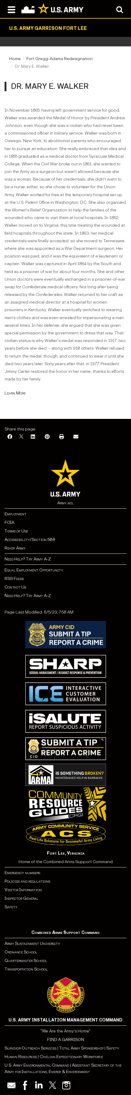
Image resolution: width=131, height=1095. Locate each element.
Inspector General (21, 898)
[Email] (76, 437)
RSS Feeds (14, 578)
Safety (11, 906)
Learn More (15, 393)
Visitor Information (23, 889)
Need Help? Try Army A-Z (28, 559)
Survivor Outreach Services (30, 1048)
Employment (16, 514)
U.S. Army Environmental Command (37, 1065)
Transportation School (26, 969)
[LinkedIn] (33, 437)
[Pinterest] (47, 437)
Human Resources (21, 1056)
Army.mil (65, 503)
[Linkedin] (39, 1085)
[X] (21, 437)
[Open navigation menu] (11, 9)
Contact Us (15, 587)
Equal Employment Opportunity (34, 570)
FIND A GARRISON (65, 1039)
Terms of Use (16, 531)
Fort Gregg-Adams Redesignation (60, 58)
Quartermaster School (26, 960)
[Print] (61, 437)
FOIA (9, 522)
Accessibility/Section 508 (30, 539)
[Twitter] (52, 1085)
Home (15, 58)
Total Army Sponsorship (81, 1048)
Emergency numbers (22, 872)
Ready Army (15, 548)
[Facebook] (10, 437)
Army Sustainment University (32, 943)
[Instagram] (66, 1085)
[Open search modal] (119, 9)
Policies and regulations (27, 881)
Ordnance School (21, 952)
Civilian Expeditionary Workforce (71, 1056)
